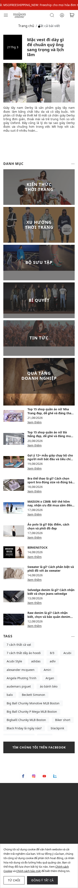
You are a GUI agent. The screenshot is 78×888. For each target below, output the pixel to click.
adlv (53, 661)
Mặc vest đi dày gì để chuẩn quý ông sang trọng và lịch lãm (45, 47)
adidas (36, 661)
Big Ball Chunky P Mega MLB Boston (32, 712)
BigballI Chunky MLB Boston (26, 720)
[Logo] (19, 15)
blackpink (57, 728)
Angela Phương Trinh (21, 678)
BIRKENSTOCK (37, 547)
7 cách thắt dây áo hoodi (24, 653)
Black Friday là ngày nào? (24, 728)
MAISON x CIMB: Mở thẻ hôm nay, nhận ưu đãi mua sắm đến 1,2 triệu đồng (49, 505)
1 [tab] (39, 27)
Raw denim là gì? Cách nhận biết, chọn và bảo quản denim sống (48, 616)
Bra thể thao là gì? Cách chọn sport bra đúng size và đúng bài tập (50, 482)
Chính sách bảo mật (28, 871)
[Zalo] (55, 776)
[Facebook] (23, 776)
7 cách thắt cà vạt (19, 645)
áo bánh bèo (48, 686)
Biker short (62, 720)
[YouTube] (44, 776)
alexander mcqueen (21, 670)
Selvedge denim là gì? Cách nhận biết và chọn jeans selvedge (50, 592)
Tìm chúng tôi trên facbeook (39, 747)
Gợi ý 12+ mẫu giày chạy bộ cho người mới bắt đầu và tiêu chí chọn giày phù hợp (50, 459)
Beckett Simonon (33, 695)
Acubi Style (14, 661)
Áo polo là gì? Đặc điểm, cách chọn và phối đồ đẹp (48, 526)
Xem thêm (34, 422)
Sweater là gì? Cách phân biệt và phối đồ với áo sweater (50, 569)
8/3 (52, 653)
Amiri (47, 670)
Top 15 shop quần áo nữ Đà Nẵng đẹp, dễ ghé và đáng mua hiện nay (49, 436)
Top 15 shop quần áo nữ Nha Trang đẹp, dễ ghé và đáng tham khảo (50, 413)
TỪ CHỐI (14, 880)
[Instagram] (34, 776)
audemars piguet (19, 686)
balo (10, 695)
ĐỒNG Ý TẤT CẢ (42, 880)
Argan (50, 678)
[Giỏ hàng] (72, 15)
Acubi (67, 653)
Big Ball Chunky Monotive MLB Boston (33, 703)
